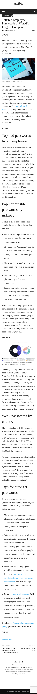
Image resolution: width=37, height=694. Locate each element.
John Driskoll (5, 30)
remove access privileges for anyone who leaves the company (18, 578)
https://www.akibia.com (18, 664)
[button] (3, 11)
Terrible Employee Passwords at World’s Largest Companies (15, 23)
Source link (7, 639)
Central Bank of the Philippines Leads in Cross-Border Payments (10, 651)
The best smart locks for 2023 (28, 649)
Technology (8, 15)
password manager (21, 594)
